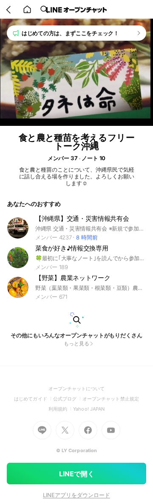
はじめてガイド (33, 399)
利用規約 (60, 409)
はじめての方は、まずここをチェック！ (70, 33)
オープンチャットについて (76, 389)
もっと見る (76, 343)
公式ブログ (67, 399)
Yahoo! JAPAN (89, 409)
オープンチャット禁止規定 (110, 399)
